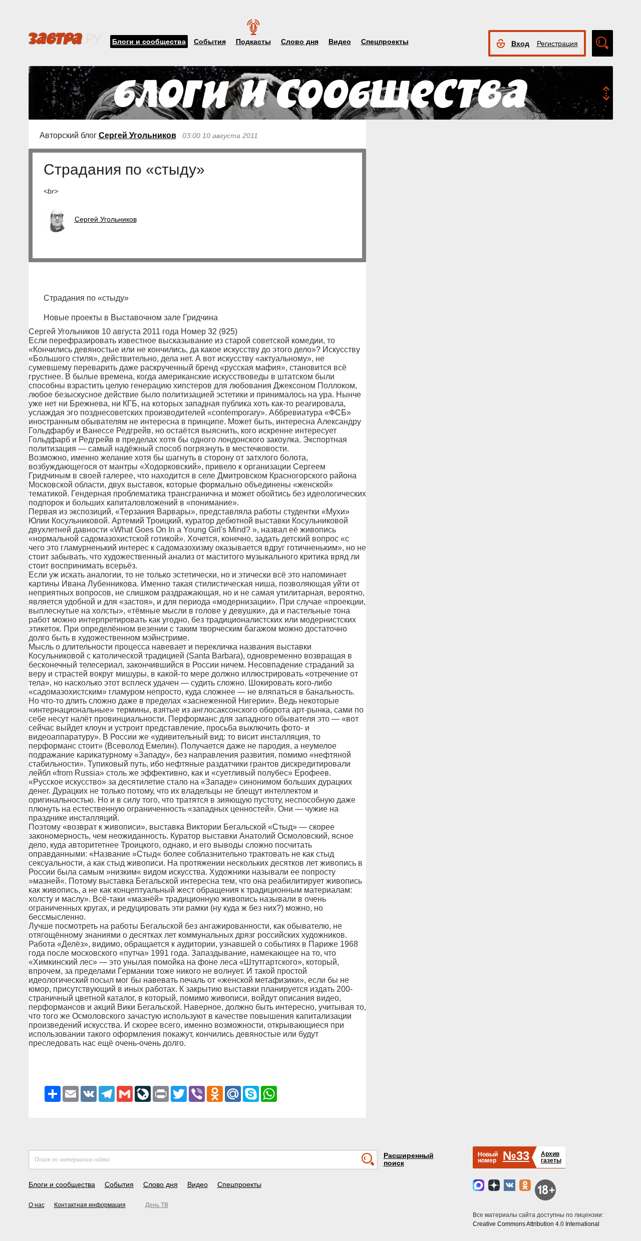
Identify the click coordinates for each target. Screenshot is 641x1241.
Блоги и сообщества (149, 42)
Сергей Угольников (137, 135)
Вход (520, 44)
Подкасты (253, 42)
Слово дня (299, 42)
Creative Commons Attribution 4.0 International (536, 1223)
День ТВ (156, 1204)
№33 (516, 1155)
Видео (340, 42)
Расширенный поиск (409, 1159)
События (210, 42)
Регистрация (557, 44)
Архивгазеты (551, 1157)
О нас (37, 1204)
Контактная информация (90, 1204)
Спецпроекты (385, 42)
